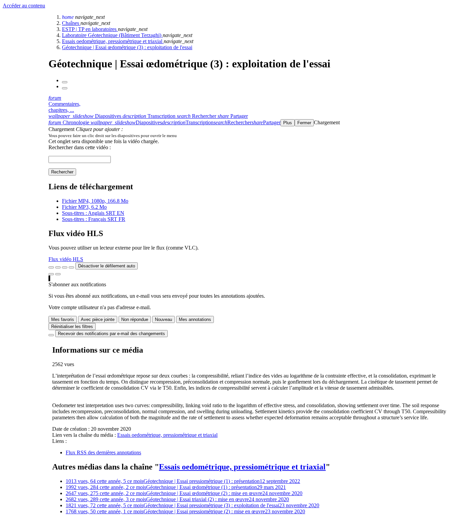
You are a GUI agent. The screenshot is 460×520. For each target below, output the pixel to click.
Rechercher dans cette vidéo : (79, 147)
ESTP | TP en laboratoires (90, 29)
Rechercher (62, 171)
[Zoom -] (64, 267)
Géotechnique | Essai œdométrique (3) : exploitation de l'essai (127, 47)
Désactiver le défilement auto (106, 265)
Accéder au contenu (24, 5)
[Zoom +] (71, 267)
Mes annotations (195, 319)
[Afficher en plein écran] (51, 267)
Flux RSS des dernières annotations (103, 452)
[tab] (85, 116)
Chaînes (71, 23)
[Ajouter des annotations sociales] (51, 274)
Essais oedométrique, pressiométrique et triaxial (113, 41)
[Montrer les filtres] (58, 267)
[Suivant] (64, 88)
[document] (252, 135)
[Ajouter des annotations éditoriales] (58, 274)
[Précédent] (64, 82)
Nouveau (163, 319)
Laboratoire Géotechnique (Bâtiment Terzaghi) (112, 35)
